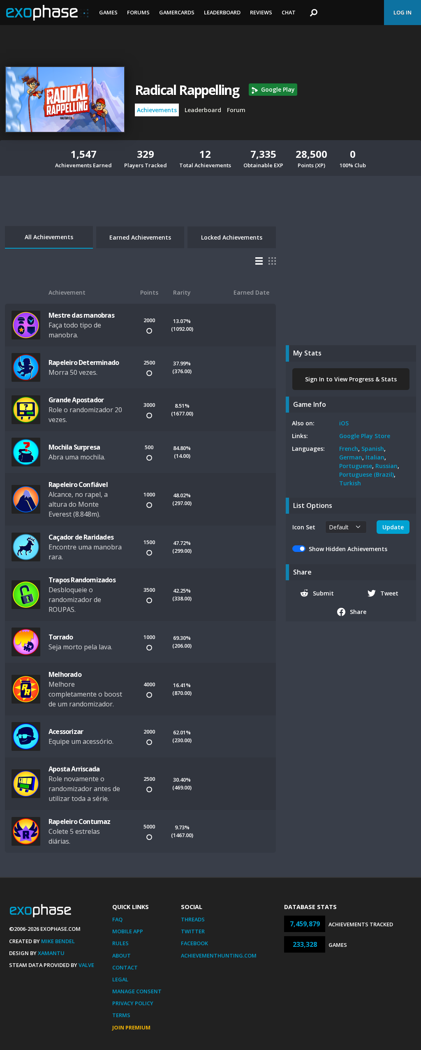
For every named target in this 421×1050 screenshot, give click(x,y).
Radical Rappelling (187, 90)
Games (108, 12)
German (350, 457)
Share (358, 612)
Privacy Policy (132, 1003)
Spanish (372, 448)
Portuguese (355, 466)
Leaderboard (222, 12)
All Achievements (49, 237)
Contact (125, 967)
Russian (386, 466)
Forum (236, 110)
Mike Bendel (58, 941)
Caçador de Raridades (81, 537)
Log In (402, 12)
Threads (193, 919)
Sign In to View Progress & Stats (351, 379)
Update (393, 527)
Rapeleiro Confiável (78, 484)
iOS (344, 423)
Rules (120, 943)
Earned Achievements (140, 237)
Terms (121, 1015)
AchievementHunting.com (219, 955)
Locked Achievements (231, 237)
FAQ (117, 919)
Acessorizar (66, 731)
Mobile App (127, 931)
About (121, 955)
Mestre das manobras (81, 315)
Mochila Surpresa (74, 447)
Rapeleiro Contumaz (80, 821)
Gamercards (176, 12)
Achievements (157, 110)
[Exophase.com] (47, 13)
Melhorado (65, 674)
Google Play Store (364, 436)
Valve (86, 965)
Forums (138, 12)
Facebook (194, 943)
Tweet (389, 593)
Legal (120, 979)
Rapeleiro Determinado (84, 362)
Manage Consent (137, 991)
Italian (374, 457)
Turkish (350, 483)
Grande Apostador (76, 399)
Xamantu (51, 953)
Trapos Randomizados (82, 579)
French (348, 448)
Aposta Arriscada (74, 768)
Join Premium (131, 1027)
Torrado (61, 637)
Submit (323, 593)
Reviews (261, 12)
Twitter (193, 931)
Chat (289, 12)
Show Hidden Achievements (348, 549)
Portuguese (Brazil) (366, 474)
